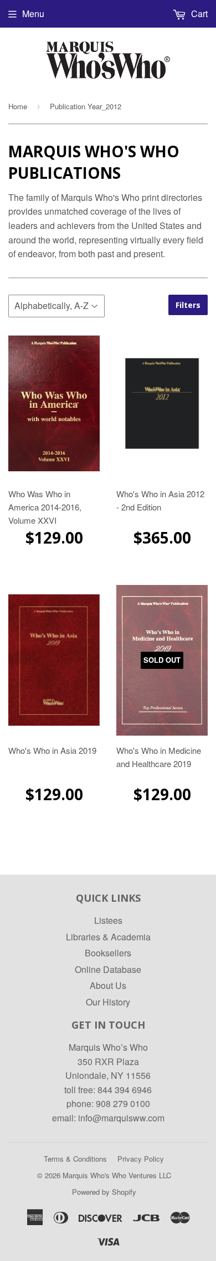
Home (17, 106)
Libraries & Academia (108, 936)
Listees (108, 920)
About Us (108, 985)
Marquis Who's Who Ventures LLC (117, 1175)
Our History (108, 1002)
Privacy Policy (140, 1158)
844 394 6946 (124, 1089)
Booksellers (108, 952)
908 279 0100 (123, 1103)
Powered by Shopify (104, 1191)
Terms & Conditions (75, 1158)
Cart (198, 13)
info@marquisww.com (121, 1117)
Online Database (108, 969)
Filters (188, 305)
